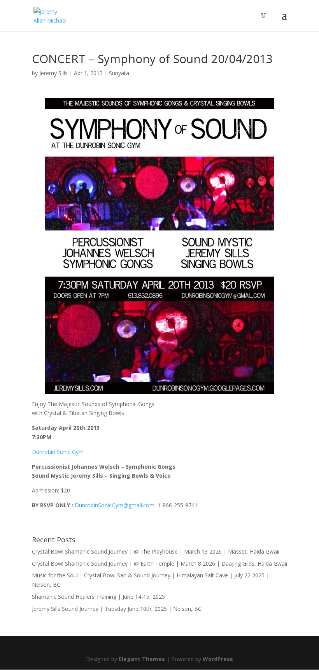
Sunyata (119, 73)
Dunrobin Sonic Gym (58, 451)
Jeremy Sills (53, 73)
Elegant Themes (142, 659)
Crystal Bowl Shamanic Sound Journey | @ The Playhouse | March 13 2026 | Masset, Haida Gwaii (155, 551)
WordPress (218, 659)
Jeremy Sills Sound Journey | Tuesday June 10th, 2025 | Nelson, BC (117, 608)
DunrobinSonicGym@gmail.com (114, 505)
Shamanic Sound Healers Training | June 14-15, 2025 (98, 596)
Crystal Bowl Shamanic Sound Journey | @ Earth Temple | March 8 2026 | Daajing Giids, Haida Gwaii (159, 563)
